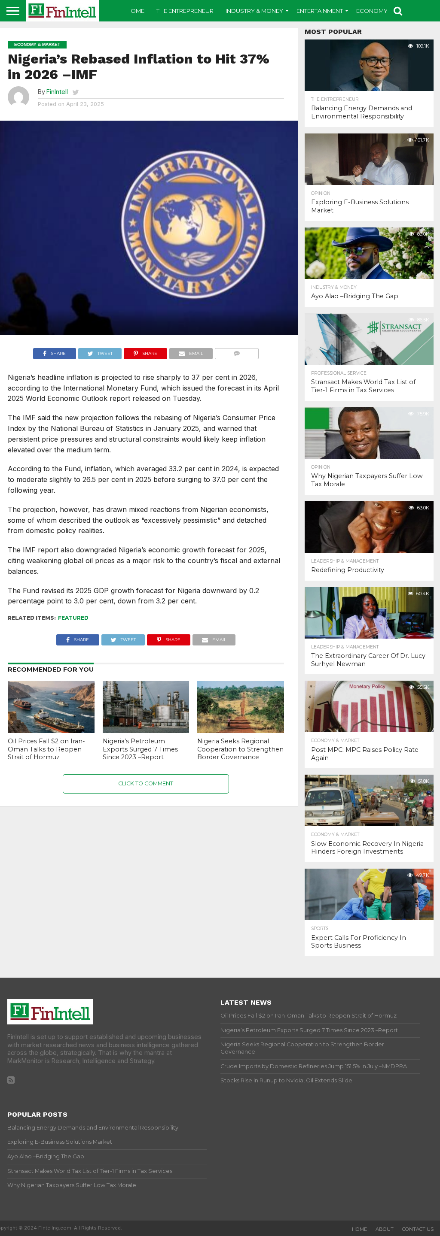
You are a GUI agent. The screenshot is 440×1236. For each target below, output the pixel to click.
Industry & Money (254, 10)
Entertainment (319, 10)
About (385, 1229)
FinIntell (57, 91)
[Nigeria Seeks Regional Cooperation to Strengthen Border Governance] (240, 730)
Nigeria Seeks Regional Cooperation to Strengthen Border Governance (240, 749)
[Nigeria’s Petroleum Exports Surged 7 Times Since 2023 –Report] (146, 730)
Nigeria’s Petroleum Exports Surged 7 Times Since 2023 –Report (140, 749)
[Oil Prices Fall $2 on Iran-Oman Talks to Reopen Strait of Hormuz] (51, 730)
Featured (73, 618)
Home (135, 10)
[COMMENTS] (237, 351)
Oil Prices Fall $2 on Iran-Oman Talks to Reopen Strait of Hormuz (46, 749)
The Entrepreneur (185, 10)
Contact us (418, 1229)
